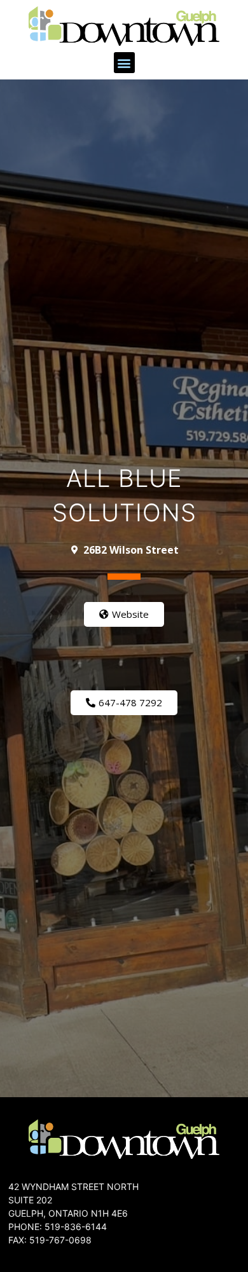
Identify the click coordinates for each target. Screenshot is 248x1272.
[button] (124, 62)
